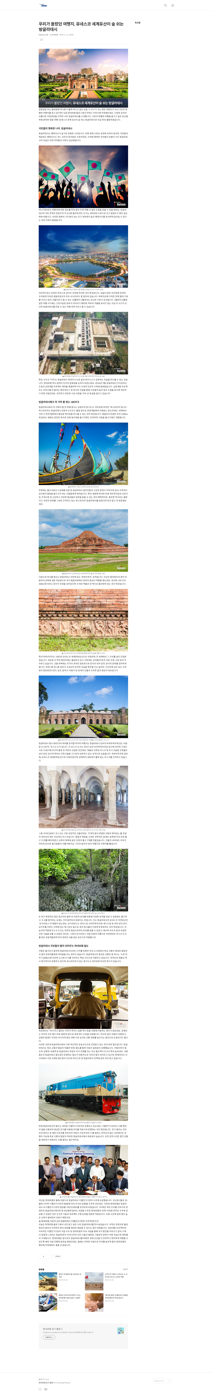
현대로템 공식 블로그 (53, 1328)
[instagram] (40, 1389)
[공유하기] (46, 1256)
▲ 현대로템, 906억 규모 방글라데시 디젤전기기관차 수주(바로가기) (69, 1221)
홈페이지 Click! (44, 1379)
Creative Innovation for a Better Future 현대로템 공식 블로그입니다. (68, 1332)
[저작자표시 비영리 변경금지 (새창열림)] (66, 1256)
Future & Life (43, 34)
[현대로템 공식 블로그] (43, 5)
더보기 (125, 1269)
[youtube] (45, 1389)
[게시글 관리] (49, 1256)
